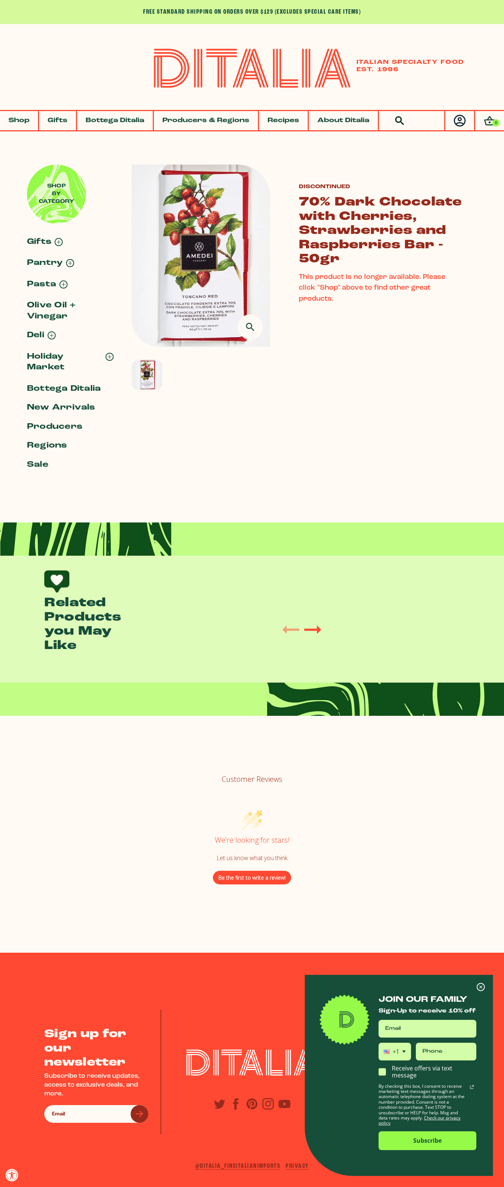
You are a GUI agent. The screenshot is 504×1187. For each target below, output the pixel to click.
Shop (19, 120)
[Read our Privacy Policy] (471, 1087)
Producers (54, 426)
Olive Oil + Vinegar (51, 310)
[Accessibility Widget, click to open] (12, 1175)
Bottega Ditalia (115, 120)
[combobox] (395, 1051)
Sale (37, 464)
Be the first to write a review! (252, 877)
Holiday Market (46, 362)
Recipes (283, 120)
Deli (35, 335)
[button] (489, 120)
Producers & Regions (205, 120)
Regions (47, 445)
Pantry (45, 263)
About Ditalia (343, 120)
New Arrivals (61, 407)
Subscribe (427, 1140)
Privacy (297, 1166)
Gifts (58, 120)
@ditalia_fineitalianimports (238, 1166)
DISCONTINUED (324, 187)
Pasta (41, 284)
